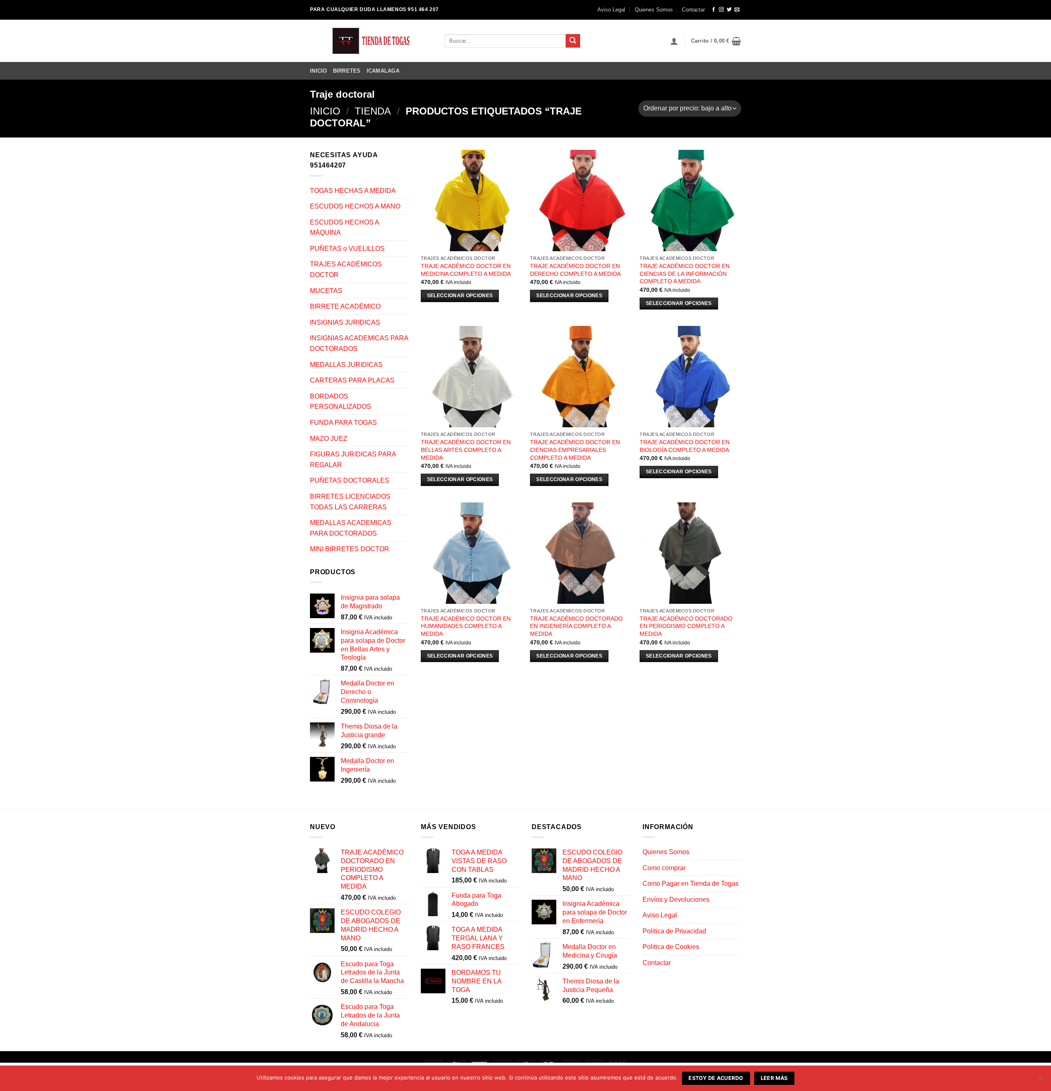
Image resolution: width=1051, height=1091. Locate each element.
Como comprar (664, 867)
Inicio (325, 111)
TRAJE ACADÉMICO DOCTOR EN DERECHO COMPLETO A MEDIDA (575, 270)
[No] (1040, 1080)
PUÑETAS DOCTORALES (349, 480)
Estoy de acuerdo (715, 1078)
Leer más (774, 1078)
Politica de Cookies (671, 946)
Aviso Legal (611, 10)
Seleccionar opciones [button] (460, 295)
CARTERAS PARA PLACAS (352, 380)
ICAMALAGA (383, 71)
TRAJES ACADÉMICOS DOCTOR (346, 269)
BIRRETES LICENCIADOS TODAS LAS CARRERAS (350, 502)
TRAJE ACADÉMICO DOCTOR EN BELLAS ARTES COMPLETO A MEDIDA (466, 450)
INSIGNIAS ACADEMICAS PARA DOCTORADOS (359, 343)
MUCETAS (326, 290)
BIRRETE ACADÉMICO (345, 306)
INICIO (318, 71)
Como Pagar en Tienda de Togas (691, 883)
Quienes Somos (654, 10)
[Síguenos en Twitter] (729, 10)
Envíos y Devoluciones (676, 899)
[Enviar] (573, 41)
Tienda (373, 111)
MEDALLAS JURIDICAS (346, 364)
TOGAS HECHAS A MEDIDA (353, 190)
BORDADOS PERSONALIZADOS (340, 401)
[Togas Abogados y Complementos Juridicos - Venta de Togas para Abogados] (371, 41)
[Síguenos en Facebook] (713, 10)
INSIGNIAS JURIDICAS (345, 322)
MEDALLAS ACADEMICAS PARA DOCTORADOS (350, 528)
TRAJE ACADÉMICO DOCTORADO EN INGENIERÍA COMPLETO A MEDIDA (576, 626)
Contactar (693, 10)
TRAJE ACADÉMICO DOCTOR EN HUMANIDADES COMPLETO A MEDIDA (466, 626)
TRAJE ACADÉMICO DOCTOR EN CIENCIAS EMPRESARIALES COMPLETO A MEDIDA (575, 450)
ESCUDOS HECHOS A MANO (355, 206)
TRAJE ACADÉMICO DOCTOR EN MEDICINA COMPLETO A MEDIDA (466, 270)
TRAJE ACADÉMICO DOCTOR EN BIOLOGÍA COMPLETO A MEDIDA (685, 446)
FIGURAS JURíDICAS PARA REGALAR (353, 459)
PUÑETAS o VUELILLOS (347, 248)
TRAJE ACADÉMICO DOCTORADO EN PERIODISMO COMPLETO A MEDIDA (686, 626)
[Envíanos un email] (736, 10)
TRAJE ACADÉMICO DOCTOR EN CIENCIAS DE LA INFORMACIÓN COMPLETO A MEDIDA (685, 273)
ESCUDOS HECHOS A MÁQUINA (344, 227)
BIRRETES (347, 71)
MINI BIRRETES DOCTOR (349, 549)
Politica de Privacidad (674, 931)
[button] (674, 41)
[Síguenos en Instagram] (721, 10)
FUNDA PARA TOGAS (343, 422)
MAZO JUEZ (328, 438)
